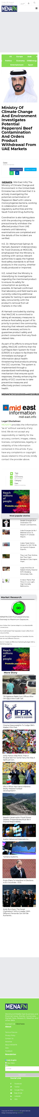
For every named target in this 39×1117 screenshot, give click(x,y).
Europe (19, 57)
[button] (28, 3)
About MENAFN (11, 1045)
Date (5, 163)
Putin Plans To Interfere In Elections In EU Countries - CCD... (18, 881)
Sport (29, 65)
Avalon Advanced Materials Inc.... (16, 839)
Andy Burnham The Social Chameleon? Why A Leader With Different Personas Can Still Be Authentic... (16, 912)
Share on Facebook (16, 169)
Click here (20, 1024)
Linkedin (17, 1096)
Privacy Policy (10, 1035)
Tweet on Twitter (30, 169)
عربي (22, 3)
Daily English (12, 1060)
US (8, 57)
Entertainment (13, 65)
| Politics (8, 61)
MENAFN (7, 182)
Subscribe (22, 1075)
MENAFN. (16, 1110)
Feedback (8, 1051)
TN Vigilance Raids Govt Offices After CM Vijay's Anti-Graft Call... (18, 697)
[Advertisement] (19, 31)
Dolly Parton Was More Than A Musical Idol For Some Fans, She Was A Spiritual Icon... (19, 758)
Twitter (17, 1087)
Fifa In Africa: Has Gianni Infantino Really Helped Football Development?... (16, 789)
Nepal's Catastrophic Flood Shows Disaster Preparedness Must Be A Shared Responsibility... (17, 819)
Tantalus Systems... (11, 857)
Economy (20, 61)
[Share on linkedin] (17, 173)
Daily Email (18, 1093)
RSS (15, 1099)
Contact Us (9, 1038)
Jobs (7, 1048)
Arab (29, 57)
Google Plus (18, 1090)
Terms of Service (11, 1032)
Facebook (18, 1084)
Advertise (8, 1042)
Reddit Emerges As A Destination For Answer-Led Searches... (28, 523)
